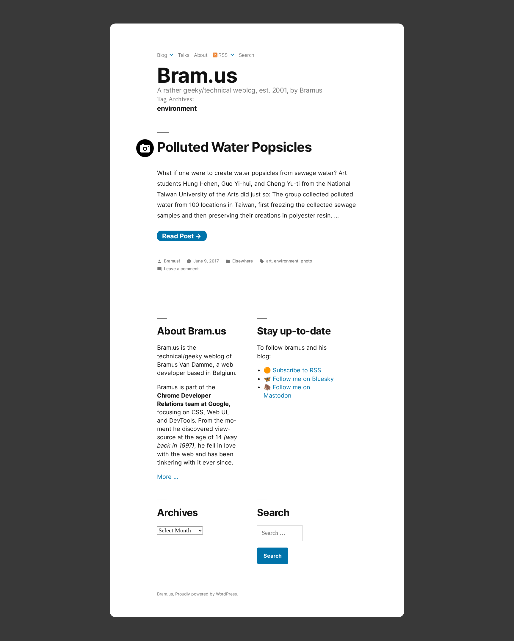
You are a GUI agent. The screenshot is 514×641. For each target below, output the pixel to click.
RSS (223, 55)
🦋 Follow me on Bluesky (299, 378)
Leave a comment (181, 268)
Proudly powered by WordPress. (206, 593)
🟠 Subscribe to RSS (292, 370)
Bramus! (172, 260)
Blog (162, 55)
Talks (183, 55)
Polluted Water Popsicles (234, 147)
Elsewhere (242, 260)
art (269, 260)
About (200, 55)
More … (167, 476)
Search (246, 55)
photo (306, 260)
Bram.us (197, 75)
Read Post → (181, 236)
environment (286, 260)
